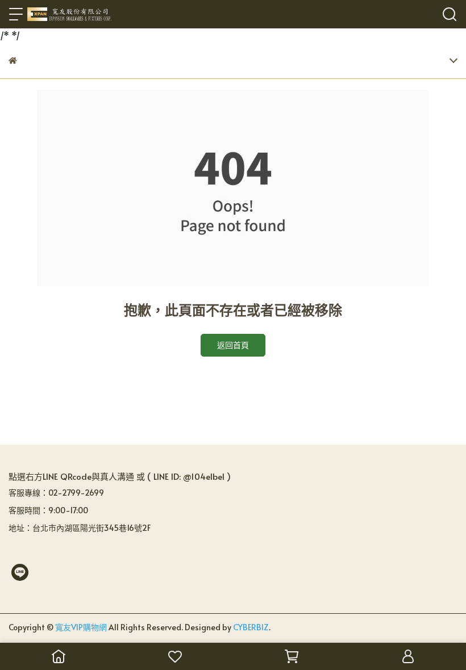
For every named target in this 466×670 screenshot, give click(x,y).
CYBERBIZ (251, 627)
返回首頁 (233, 345)
